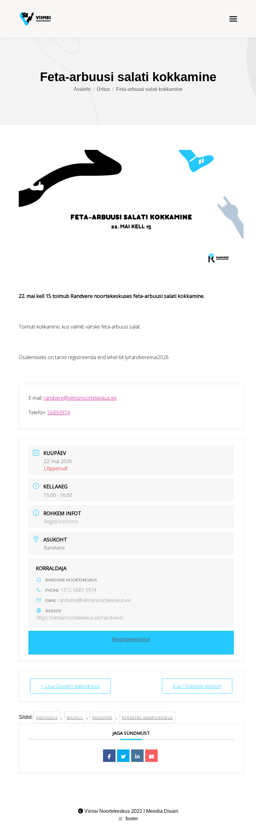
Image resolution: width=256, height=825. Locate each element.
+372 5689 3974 (78, 589)
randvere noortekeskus (147, 717)
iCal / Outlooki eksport (197, 686)
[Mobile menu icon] (233, 19)
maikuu (75, 717)
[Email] (151, 755)
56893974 (58, 412)
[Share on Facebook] (109, 755)
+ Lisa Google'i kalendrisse (70, 686)
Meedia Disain (162, 811)
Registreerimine (61, 521)
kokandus (46, 717)
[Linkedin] (137, 755)
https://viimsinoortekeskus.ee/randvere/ (80, 617)
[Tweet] (123, 755)
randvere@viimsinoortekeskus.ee (80, 397)
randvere (102, 717)
